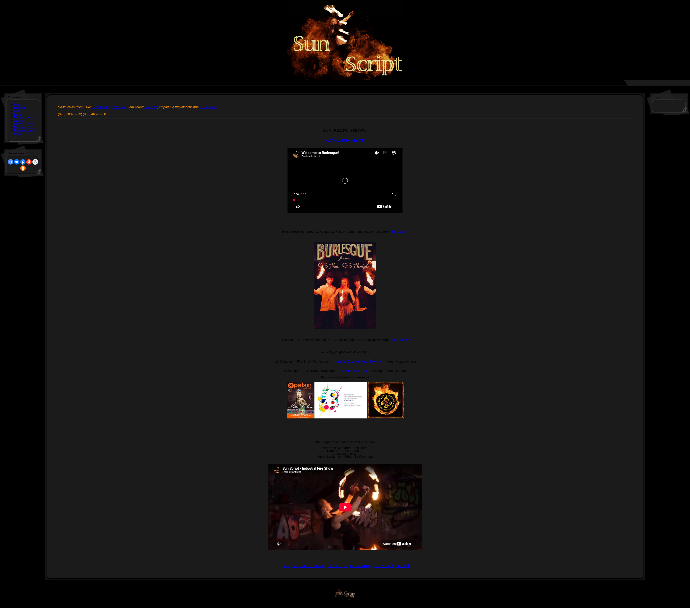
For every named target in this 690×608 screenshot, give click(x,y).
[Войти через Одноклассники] (23, 168)
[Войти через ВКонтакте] (16, 162)
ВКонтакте (100, 107)
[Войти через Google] (35, 162)
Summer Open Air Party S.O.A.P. (357, 361)
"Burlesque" (208, 107)
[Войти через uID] (10, 162)
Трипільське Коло (355, 371)
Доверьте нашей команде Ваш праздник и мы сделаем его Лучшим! (345, 565)
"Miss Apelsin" (400, 340)
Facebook (119, 107)
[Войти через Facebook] (23, 162)
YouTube (150, 107)
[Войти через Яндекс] (29, 162)
